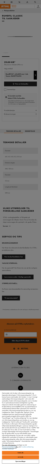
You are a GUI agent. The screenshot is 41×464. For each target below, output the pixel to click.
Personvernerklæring (9, 447)
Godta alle (20, 453)
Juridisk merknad (8, 449)
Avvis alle (20, 457)
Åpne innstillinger (20, 461)
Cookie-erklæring (27, 447)
